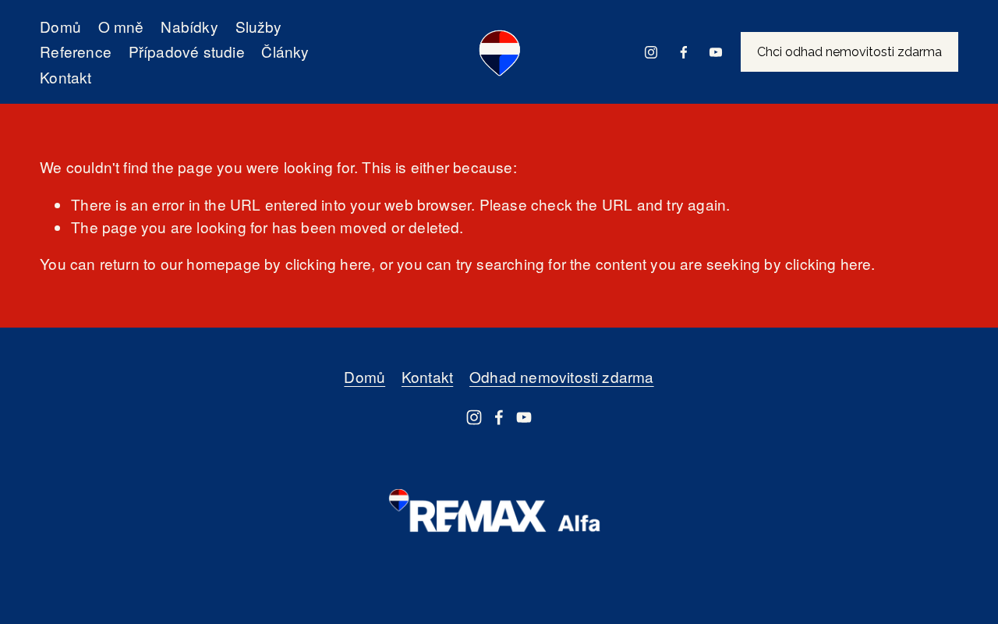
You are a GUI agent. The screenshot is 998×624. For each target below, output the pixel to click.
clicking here (328, 263)
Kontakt (65, 76)
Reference (75, 51)
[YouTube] (716, 52)
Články (285, 51)
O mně (121, 26)
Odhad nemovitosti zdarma (561, 376)
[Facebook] (684, 52)
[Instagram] (651, 52)
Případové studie (187, 51)
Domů (60, 26)
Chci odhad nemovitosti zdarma (849, 51)
